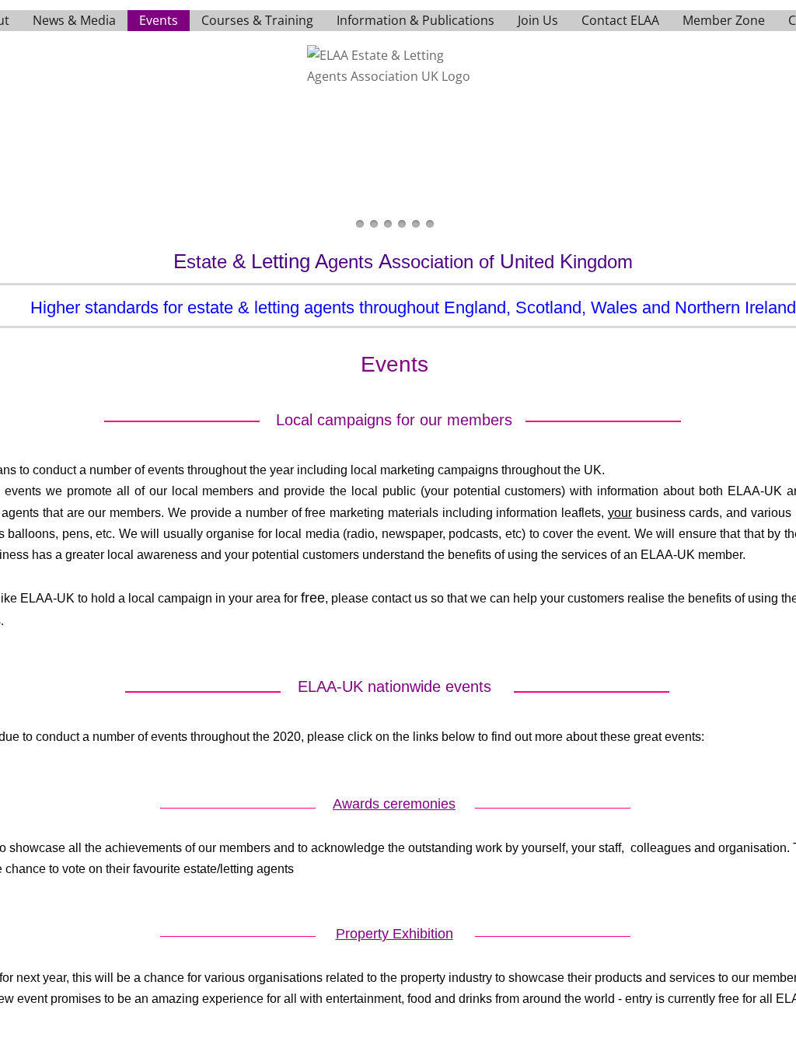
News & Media (74, 20)
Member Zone (724, 20)
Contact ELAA (620, 20)
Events (158, 20)
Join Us (538, 20)
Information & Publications (415, 20)
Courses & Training (257, 20)
